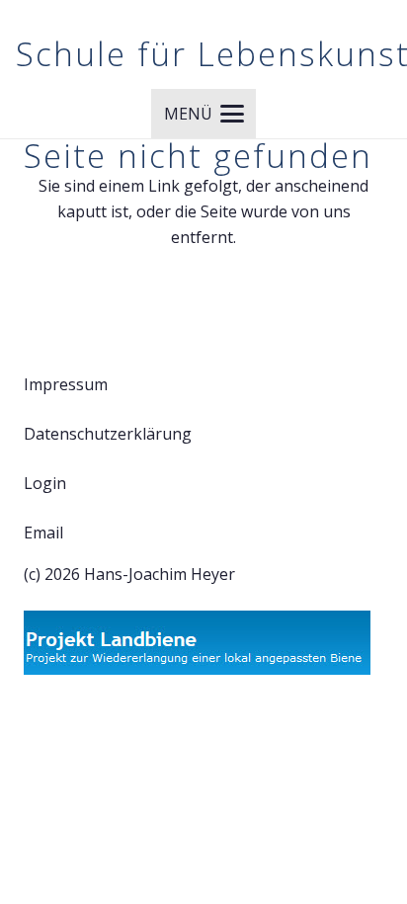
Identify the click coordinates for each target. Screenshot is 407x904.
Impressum (66, 384)
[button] (204, 113)
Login (45, 483)
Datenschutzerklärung (108, 434)
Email (43, 532)
